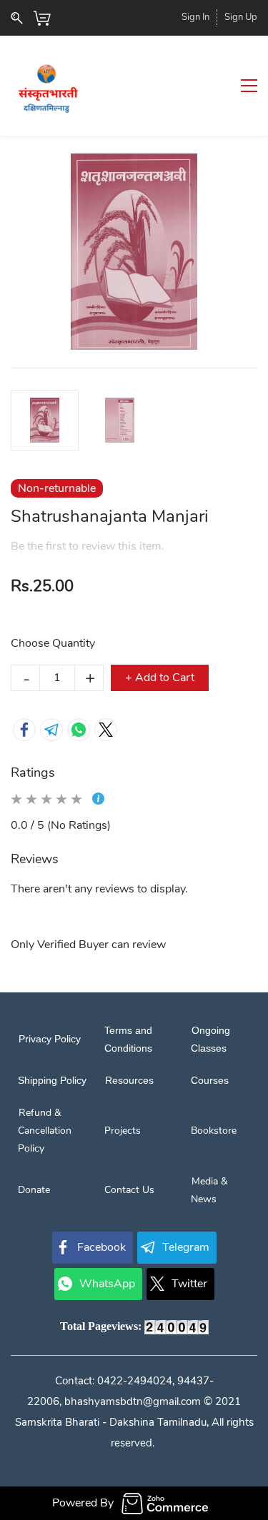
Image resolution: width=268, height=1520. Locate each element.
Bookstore (214, 1130)
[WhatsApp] (78, 729)
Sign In (195, 17)
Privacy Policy (49, 1039)
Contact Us (129, 1190)
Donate (34, 1190)
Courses (210, 1080)
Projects (122, 1130)
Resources (129, 1080)
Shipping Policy (52, 1080)
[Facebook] (24, 729)
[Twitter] (105, 729)
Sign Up (240, 17)
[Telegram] (51, 729)
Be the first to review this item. (87, 546)
